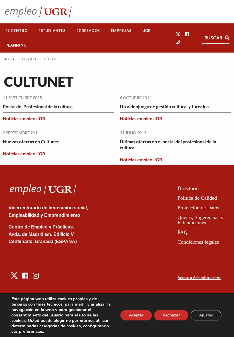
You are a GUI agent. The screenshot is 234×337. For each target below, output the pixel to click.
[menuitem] (16, 30)
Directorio (188, 188)
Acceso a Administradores (199, 277)
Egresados (88, 30)
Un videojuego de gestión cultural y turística (164, 106)
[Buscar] (227, 37)
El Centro (16, 30)
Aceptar (136, 315)
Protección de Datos (198, 207)
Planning (15, 45)
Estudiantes (52, 30)
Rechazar (171, 315)
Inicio (9, 59)
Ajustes (206, 315)
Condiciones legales (198, 242)
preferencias (31, 331)
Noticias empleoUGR (24, 118)
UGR (146, 30)
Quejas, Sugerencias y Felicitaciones (200, 219)
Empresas (121, 30)
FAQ (182, 232)
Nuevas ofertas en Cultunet (31, 141)
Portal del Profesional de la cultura (37, 106)
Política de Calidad (197, 198)
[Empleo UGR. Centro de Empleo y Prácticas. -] (38, 11)
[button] (178, 34)
